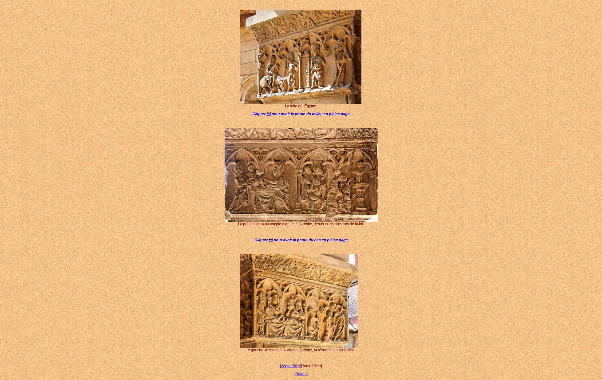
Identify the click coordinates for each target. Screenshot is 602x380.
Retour (301, 374)
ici (269, 114)
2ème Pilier (290, 366)
